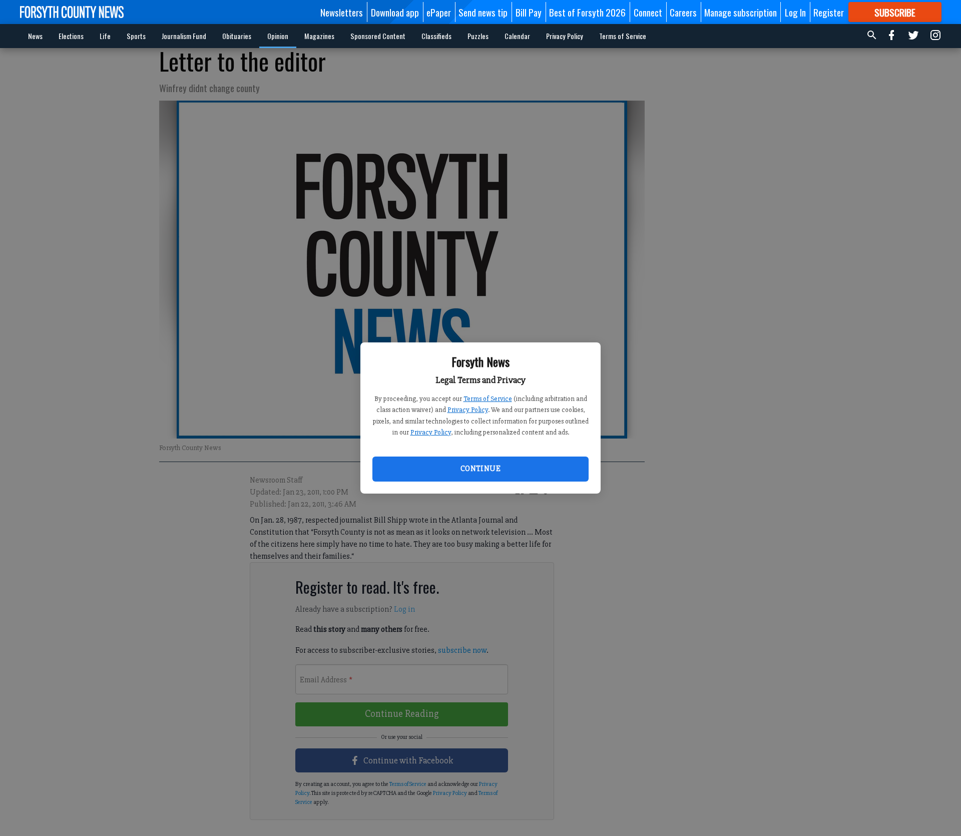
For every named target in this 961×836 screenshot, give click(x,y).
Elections (71, 36)
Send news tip (483, 12)
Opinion (277, 36)
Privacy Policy (467, 409)
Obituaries (236, 36)
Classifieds (436, 36)
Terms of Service (487, 398)
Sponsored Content (377, 36)
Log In (795, 12)
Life (105, 36)
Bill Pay (529, 12)
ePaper (438, 12)
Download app (395, 12)
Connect (648, 12)
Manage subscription (740, 12)
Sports (136, 36)
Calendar (517, 36)
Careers (683, 12)
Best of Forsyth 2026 (587, 12)
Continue (480, 469)
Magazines (319, 36)
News (35, 36)
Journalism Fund (184, 36)
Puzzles (478, 36)
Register (828, 12)
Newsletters (341, 12)
